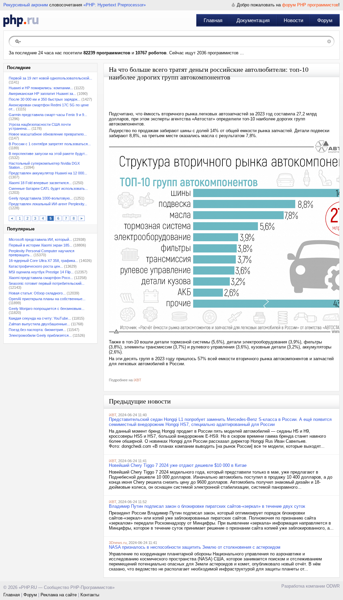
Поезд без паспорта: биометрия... (37, 330)
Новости (293, 20)
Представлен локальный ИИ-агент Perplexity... (48, 204)
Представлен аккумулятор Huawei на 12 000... (48, 173)
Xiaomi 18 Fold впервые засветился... (40, 183)
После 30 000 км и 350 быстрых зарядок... (44, 99)
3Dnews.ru (118, 543)
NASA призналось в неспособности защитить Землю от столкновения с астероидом (194, 547)
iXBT (137, 380)
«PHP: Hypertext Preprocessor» (114, 4)
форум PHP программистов (310, 4)
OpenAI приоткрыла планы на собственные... (47, 299)
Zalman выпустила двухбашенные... (39, 324)
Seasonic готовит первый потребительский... (46, 283)
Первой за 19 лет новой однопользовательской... (50, 78)
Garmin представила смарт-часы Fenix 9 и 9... (48, 115)
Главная (213, 20)
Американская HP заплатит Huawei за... (42, 94)
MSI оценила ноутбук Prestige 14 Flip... (41, 272)
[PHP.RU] (21, 20)
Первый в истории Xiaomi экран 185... (40, 245)
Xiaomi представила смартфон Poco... (41, 278)
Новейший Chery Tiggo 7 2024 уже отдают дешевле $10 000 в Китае (178, 465)
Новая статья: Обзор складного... (37, 293)
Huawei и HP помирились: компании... (41, 88)
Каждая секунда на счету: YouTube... (40, 318)
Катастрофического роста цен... (36, 266)
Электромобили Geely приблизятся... (40, 335)
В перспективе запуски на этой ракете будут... (48, 154)
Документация (253, 20)
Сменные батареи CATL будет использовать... (48, 188)
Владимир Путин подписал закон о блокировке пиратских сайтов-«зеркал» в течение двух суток (207, 506)
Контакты (89, 594)
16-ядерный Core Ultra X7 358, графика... (43, 261)
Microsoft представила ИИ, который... (40, 239)
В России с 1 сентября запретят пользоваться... (50, 144)
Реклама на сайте (59, 594)
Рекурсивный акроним (25, 4)
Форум (324, 20)
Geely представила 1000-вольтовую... (41, 198)
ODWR (333, 586)
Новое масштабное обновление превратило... (48, 134)
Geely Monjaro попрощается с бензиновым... (46, 309)
